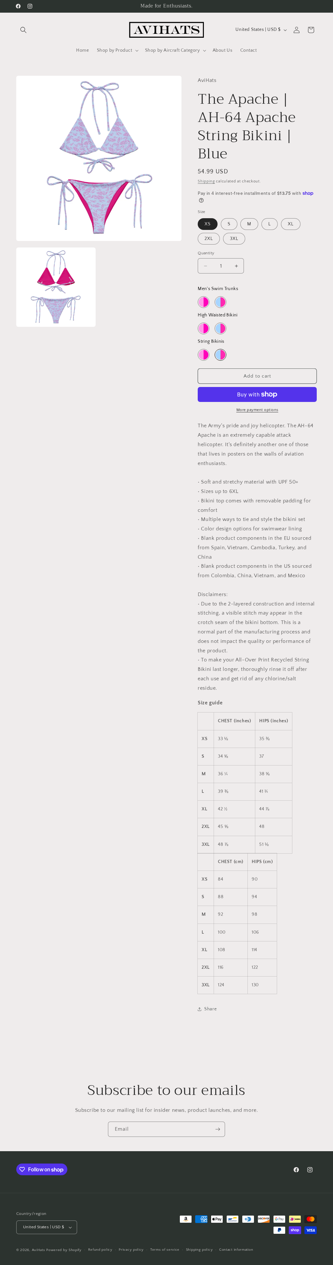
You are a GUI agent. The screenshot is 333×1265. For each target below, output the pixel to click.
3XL (234, 238)
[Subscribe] (217, 1129)
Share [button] (210, 1009)
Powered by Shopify (64, 1250)
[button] (23, 30)
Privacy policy (131, 1250)
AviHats (38, 1250)
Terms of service (165, 1250)
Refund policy (100, 1250)
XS (208, 224)
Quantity (206, 253)
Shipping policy (199, 1250)
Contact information (236, 1250)
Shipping (206, 181)
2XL (209, 238)
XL (291, 224)
